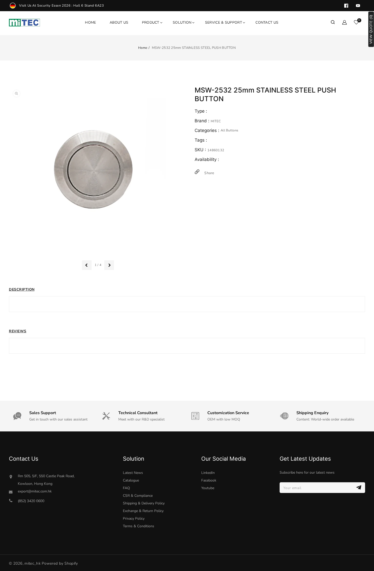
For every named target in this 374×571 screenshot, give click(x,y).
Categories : (208, 130)
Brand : (203, 120)
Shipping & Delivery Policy (144, 503)
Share (208, 173)
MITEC (216, 121)
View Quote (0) (371, 29)
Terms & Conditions (138, 526)
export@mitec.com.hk (35, 491)
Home (142, 48)
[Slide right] (109, 265)
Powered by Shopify (60, 563)
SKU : (201, 149)
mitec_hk (32, 563)
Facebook (208, 480)
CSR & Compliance (138, 495)
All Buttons (229, 130)
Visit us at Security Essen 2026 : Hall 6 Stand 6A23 (61, 5)
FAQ (126, 488)
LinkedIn (208, 472)
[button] (333, 22)
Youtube (207, 488)
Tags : (201, 140)
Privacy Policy (134, 518)
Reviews (17, 331)
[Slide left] (87, 265)
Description (22, 289)
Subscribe (359, 487)
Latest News (133, 472)
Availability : (207, 159)
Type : (201, 111)
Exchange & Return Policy (143, 510)
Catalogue (131, 480)
